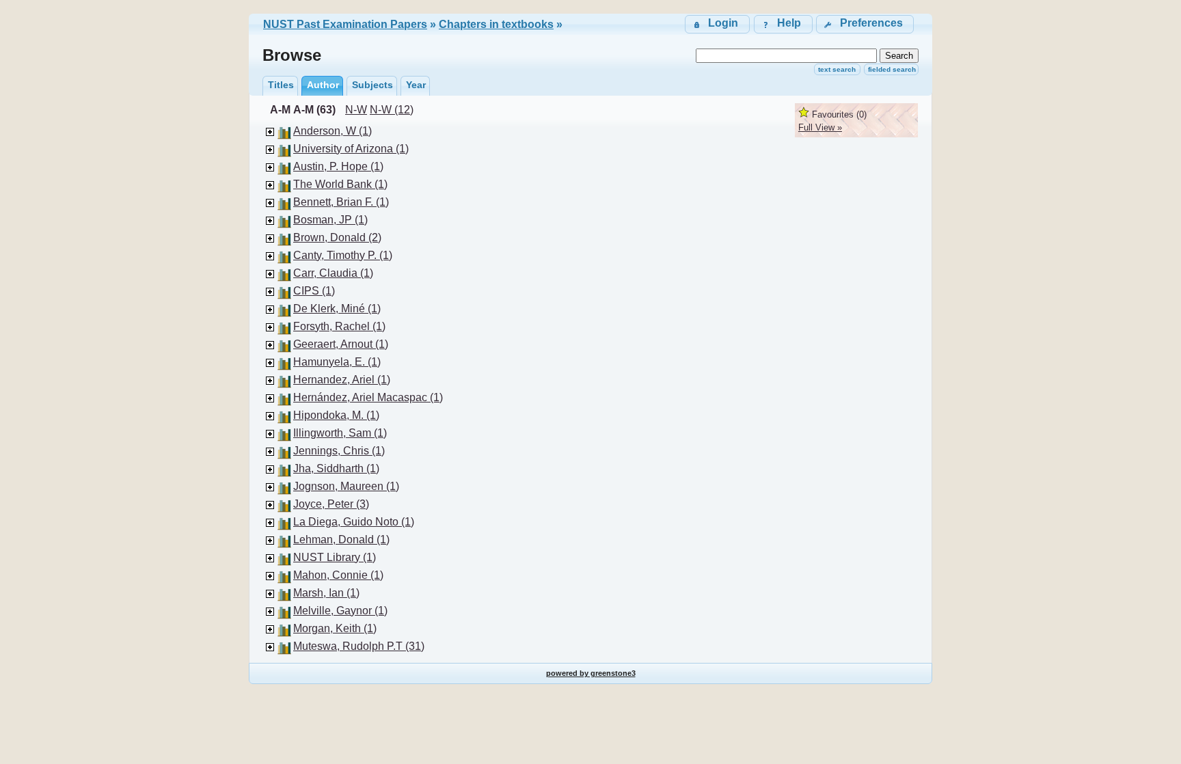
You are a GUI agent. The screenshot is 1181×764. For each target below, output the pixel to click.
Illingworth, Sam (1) (340, 433)
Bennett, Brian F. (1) (341, 202)
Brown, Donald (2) (337, 237)
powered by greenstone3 (591, 673)
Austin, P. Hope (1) (338, 166)
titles (281, 84)
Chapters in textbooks (496, 24)
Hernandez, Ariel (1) (341, 379)
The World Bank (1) (340, 184)
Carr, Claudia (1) (333, 273)
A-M (280, 109)
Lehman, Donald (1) (341, 539)
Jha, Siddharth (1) (336, 468)
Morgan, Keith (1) (335, 628)
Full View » (820, 127)
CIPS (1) (314, 291)
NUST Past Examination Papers (345, 24)
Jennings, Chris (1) (339, 450)
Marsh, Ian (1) (326, 593)
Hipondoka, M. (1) (336, 415)
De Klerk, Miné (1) (337, 308)
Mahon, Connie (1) (338, 575)
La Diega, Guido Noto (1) (353, 522)
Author (323, 84)
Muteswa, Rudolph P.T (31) (358, 646)
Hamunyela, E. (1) (337, 362)
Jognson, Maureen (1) (346, 486)
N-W (356, 109)
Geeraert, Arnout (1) (340, 344)
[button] (865, 24)
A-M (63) (314, 109)
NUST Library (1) (334, 557)
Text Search (837, 69)
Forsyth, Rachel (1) (339, 326)
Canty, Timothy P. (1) (342, 255)
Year (416, 84)
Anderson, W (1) (332, 131)
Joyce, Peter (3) (331, 504)
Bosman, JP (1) (330, 220)
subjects (372, 84)
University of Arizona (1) (351, 148)
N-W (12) (391, 109)
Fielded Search (892, 69)
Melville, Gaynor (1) (340, 610)
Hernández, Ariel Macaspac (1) (368, 397)
